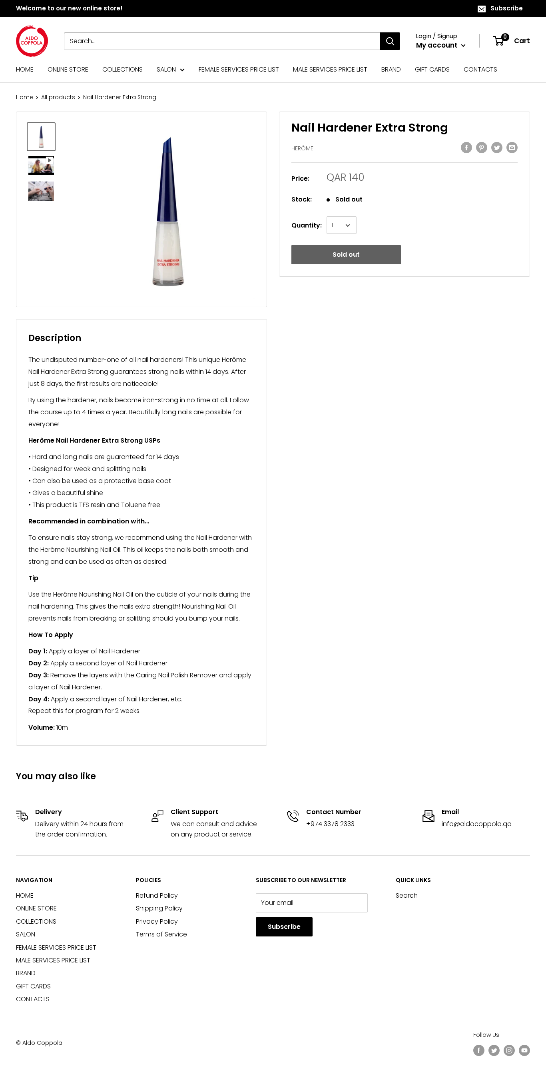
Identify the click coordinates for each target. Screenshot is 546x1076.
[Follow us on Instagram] (509, 1050)
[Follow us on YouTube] (524, 1050)
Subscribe (506, 8)
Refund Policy (157, 895)
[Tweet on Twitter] (496, 148)
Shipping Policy (159, 908)
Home (24, 97)
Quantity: (306, 225)
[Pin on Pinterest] (481, 148)
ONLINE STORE (68, 69)
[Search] (390, 41)
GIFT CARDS (432, 69)
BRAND (391, 69)
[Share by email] (512, 148)
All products (58, 97)
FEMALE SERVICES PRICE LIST (239, 69)
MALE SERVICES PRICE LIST (330, 69)
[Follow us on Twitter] (494, 1050)
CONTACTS (480, 69)
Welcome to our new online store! (69, 8)
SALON (166, 69)
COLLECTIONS (122, 69)
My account (437, 45)
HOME (25, 69)
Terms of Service (161, 934)
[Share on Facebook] (466, 148)
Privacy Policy (157, 921)
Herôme (302, 148)
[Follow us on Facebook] (478, 1050)
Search (407, 895)
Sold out (346, 255)
